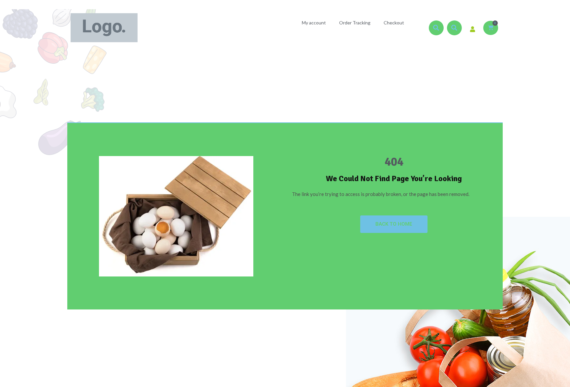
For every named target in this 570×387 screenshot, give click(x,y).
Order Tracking (354, 22)
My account (314, 22)
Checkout (394, 22)
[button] (436, 27)
